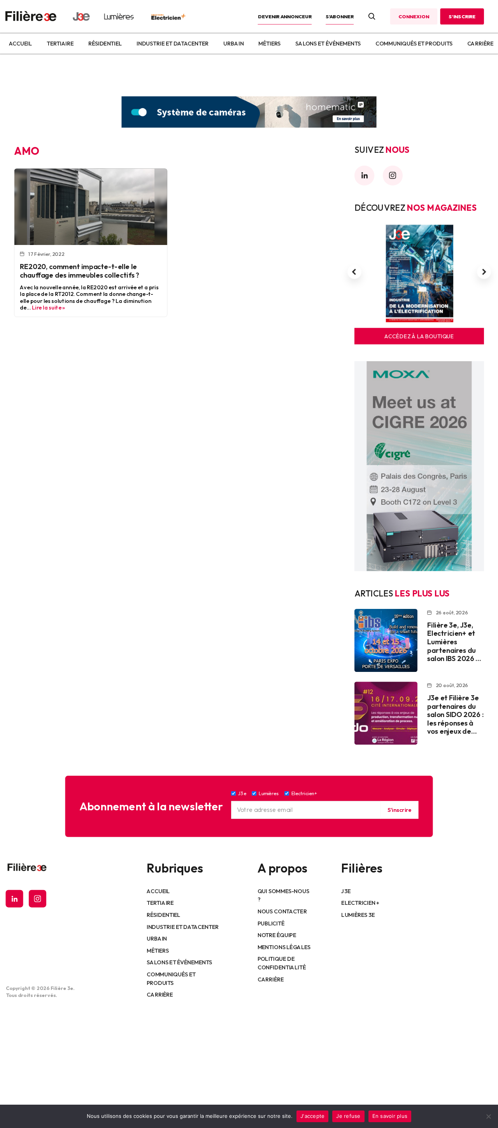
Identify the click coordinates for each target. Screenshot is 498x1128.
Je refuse (348, 1116)
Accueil (20, 43)
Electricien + (360, 902)
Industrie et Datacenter (173, 43)
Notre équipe (277, 934)
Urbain (233, 43)
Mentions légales (284, 946)
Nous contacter (282, 911)
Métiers (269, 43)
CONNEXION (413, 16)
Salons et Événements (328, 43)
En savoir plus (390, 1116)
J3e (345, 890)
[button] (354, 272)
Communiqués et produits (413, 43)
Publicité (271, 923)
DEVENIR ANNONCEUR (285, 16)
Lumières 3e (358, 914)
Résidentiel (105, 43)
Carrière (480, 43)
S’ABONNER (340, 16)
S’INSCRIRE (462, 16)
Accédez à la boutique (419, 336)
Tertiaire (60, 43)
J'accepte (312, 1116)
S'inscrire (399, 809)
